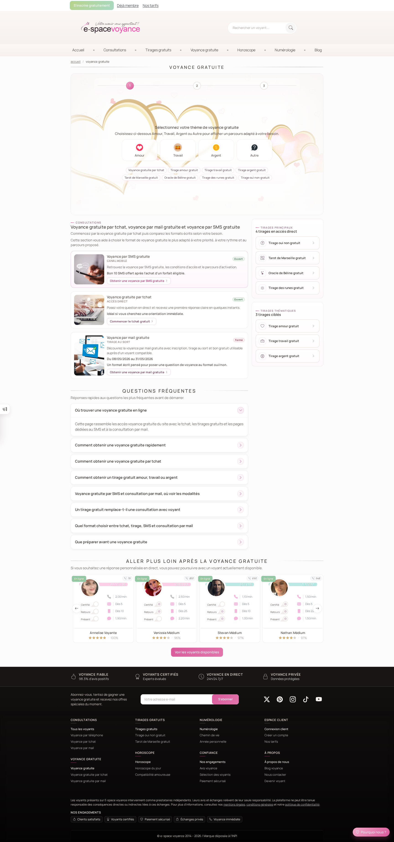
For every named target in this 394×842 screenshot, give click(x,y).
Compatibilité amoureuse (152, 775)
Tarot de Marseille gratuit (152, 742)
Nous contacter (275, 775)
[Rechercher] (290, 28)
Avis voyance (208, 768)
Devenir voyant (274, 781)
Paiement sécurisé (213, 781)
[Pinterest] (280, 699)
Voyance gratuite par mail (88, 781)
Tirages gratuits (146, 729)
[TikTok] (305, 699)
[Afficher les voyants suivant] (317, 608)
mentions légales (234, 804)
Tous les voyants (82, 729)
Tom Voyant (312, 633)
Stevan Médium (186, 633)
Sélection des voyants (215, 775)
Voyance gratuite (82, 768)
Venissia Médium (122, 633)
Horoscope (143, 762)
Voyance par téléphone (87, 735)
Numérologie (209, 729)
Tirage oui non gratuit (150, 735)
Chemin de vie (209, 735)
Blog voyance (273, 768)
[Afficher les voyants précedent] (76, 608)
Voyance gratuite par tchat (89, 775)
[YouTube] (318, 699)
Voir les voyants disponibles (197, 652)
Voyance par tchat (83, 742)
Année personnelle (213, 742)
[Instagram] (293, 699)
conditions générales (259, 804)
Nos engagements (213, 762)
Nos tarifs (271, 742)
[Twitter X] (267, 699)
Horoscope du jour (148, 768)
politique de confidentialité (302, 804)
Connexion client (276, 729)
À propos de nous (276, 762)
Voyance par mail (82, 748)
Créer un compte (276, 735)
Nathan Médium (248, 633)
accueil (75, 62)
